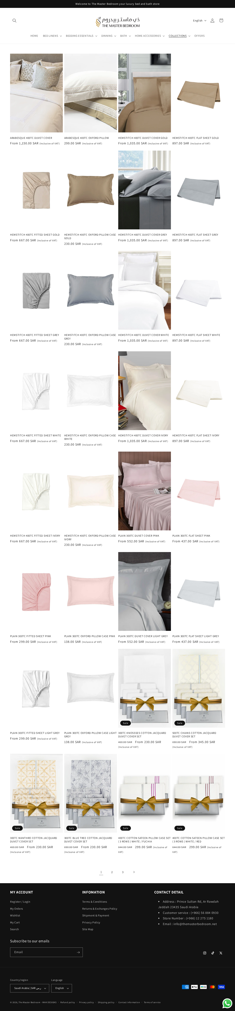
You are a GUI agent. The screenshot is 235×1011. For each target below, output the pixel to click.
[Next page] (133, 872)
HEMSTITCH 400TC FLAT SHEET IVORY (195, 435)
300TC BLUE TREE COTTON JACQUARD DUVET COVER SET (88, 839)
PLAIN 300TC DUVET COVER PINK (138, 535)
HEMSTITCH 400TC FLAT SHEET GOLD (195, 138)
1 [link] (101, 872)
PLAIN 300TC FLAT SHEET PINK (191, 535)
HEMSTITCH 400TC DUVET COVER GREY (142, 234)
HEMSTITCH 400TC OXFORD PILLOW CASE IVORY (90, 537)
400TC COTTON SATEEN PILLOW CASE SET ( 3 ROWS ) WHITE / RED (198, 839)
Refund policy (67, 1002)
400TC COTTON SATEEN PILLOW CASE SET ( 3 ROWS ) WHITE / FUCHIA (144, 839)
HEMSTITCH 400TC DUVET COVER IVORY (143, 435)
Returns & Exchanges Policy (99, 908)
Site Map (87, 929)
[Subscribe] (78, 952)
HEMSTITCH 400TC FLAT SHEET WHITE (196, 335)
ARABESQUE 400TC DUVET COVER (31, 138)
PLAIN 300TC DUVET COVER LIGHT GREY (143, 636)
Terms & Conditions (94, 901)
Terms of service (152, 1002)
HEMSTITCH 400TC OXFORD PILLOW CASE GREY (90, 336)
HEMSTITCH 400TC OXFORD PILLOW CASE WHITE (90, 437)
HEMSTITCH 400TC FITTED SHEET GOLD (35, 234)
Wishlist (15, 915)
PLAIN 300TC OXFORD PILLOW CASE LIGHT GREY (90, 734)
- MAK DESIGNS (49, 1002)
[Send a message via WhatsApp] (227, 1003)
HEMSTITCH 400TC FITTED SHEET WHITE (35, 435)
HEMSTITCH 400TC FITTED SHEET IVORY (35, 535)
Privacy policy (86, 1002)
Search (14, 929)
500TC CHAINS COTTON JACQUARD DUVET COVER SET (194, 734)
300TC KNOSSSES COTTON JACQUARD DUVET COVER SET (142, 734)
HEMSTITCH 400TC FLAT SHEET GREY (195, 234)
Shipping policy (106, 1002)
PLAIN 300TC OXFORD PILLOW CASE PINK (89, 636)
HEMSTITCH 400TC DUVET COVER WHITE (143, 335)
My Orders (16, 908)
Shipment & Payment (95, 915)
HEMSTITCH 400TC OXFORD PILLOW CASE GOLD (90, 236)
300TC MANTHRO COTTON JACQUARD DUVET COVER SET (33, 839)
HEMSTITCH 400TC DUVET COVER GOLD (143, 138)
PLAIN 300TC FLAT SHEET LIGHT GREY (195, 636)
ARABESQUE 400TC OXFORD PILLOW (86, 138)
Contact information (129, 1002)
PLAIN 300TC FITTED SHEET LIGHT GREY (35, 733)
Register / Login (20, 901)
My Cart (15, 922)
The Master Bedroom (29, 1002)
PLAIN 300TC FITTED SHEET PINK (30, 636)
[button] (14, 20)
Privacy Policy (91, 922)
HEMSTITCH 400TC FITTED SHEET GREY (34, 335)
